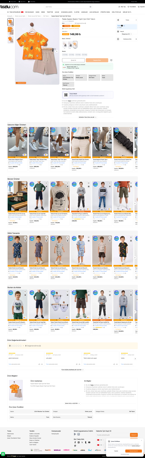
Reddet (116, 451)
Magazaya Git (126, 34)
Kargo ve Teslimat (34, 440)
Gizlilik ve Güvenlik (34, 433)
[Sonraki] (56, 51)
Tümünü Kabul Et (134, 451)
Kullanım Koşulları (34, 436)
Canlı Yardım (32, 444)
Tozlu (69, 100)
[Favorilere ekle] (25, 129)
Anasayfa (9, 16)
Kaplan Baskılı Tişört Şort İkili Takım (61, 16)
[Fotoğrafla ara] (90, 6)
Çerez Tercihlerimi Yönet (13, 438)
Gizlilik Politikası (136, 445)
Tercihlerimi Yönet (125, 454)
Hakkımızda (10, 433)
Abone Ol (133, 435)
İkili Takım (46, 16)
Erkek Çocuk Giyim (20, 16)
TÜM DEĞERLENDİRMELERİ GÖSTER (71, 369)
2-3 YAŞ (65, 54)
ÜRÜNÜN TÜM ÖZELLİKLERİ (86, 117)
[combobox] (100, 440)
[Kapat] (142, 440)
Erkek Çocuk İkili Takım (34, 16)
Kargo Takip (134, 1)
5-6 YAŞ (84, 54)
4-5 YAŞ (78, 54)
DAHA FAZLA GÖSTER (71, 403)
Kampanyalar (55, 433)
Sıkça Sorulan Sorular (35, 438)
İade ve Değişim (33, 442)
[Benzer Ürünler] (25, 132)
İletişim (9, 436)
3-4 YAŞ (71, 54)
